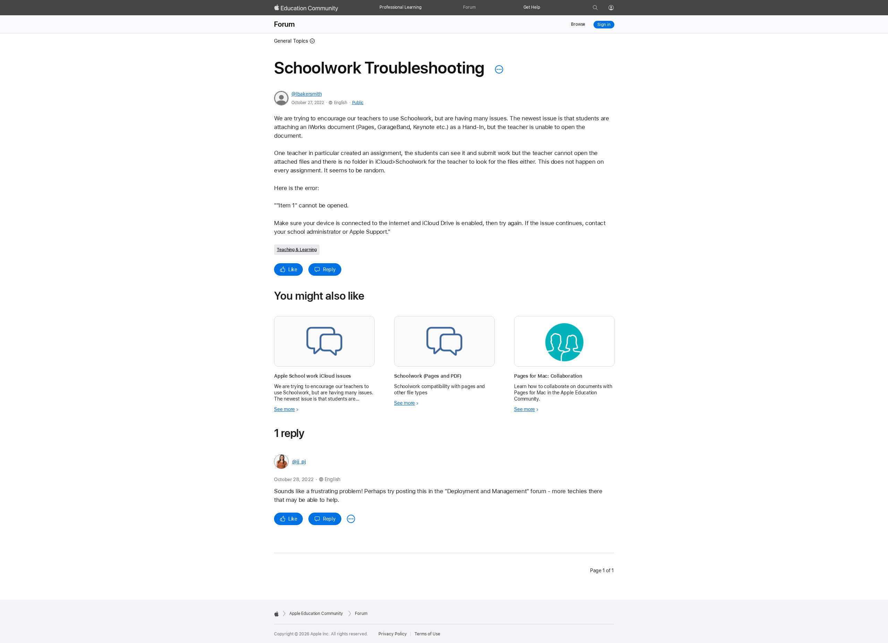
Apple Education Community (316, 613)
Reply (329, 269)
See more (284, 409)
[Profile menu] (616, 8)
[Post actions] (497, 69)
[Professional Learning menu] (425, 7)
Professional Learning (400, 7)
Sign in (603, 24)
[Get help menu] (543, 7)
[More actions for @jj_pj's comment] (351, 519)
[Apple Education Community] (306, 8)
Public (358, 102)
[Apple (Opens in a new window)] (276, 614)
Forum (469, 7)
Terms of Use (427, 634)
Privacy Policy (392, 634)
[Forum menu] (479, 7)
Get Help (531, 7)
